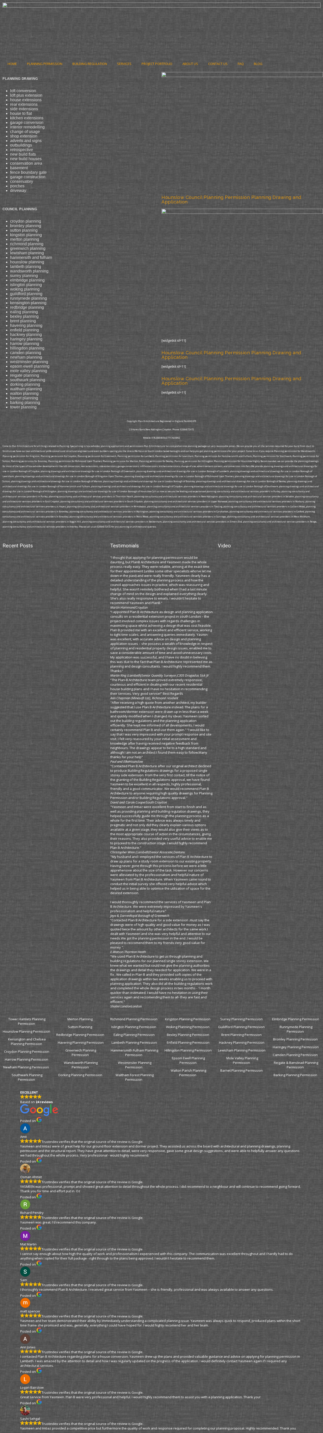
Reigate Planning (24, 375)
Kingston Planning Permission (188, 1019)
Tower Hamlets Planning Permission (26, 1021)
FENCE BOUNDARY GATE (28, 172)
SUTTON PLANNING (24, 230)
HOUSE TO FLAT (21, 113)
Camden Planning (25, 353)
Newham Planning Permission (26, 1067)
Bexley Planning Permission (188, 1034)
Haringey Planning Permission (296, 1047)
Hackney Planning (26, 334)
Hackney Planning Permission (241, 1042)
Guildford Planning (26, 294)
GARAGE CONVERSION (26, 122)
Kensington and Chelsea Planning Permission (27, 1041)
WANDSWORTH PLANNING (29, 271)
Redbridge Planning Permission (80, 1034)
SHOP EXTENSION (23, 136)
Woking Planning (25, 289)
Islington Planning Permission (134, 1027)
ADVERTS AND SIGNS (26, 140)
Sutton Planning (80, 1027)
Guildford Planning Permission (241, 1027)
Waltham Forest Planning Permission (135, 1077)
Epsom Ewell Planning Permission (188, 1060)
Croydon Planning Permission (26, 1051)
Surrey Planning (24, 275)
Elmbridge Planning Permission (295, 1019)
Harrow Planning (24, 343)
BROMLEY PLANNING (25, 226)
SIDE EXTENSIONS (24, 109)
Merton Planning (80, 1019)
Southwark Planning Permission (27, 1077)
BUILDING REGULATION (89, 63)
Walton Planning (24, 393)
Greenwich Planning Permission (80, 1052)
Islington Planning (26, 285)
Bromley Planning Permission (295, 1039)
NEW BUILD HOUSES (26, 159)
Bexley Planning (24, 316)
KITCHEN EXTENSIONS (26, 118)
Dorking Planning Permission (80, 1075)
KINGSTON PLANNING (26, 235)
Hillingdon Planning (27, 348)
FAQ (241, 63)
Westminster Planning (29, 362)
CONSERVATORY (21, 181)
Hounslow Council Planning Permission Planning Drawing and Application (231, 199)
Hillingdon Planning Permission (188, 1050)
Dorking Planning (25, 384)
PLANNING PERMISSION (44, 63)
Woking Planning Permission (188, 1027)
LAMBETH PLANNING (25, 266)
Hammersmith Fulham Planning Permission (134, 1052)
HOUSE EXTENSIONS (26, 100)
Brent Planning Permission (241, 1034)
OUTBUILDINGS (21, 145)
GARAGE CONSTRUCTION (27, 177)
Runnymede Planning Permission (296, 1029)
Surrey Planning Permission (241, 1019)
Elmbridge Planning (27, 280)
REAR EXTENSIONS (24, 104)
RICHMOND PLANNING (26, 244)
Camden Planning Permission (295, 1055)
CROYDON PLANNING (25, 221)
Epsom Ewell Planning (29, 366)
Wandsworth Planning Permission (81, 1064)
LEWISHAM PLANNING (27, 253)
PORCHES (17, 186)
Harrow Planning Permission (26, 1059)
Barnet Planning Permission (241, 1070)
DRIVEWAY (18, 190)
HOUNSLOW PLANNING (27, 262)
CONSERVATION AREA (26, 163)
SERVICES (124, 63)
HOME (12, 63)
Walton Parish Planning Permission (188, 1072)
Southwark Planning (27, 380)
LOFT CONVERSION (23, 91)
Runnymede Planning (28, 298)
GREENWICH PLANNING (27, 248)
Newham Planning (26, 357)
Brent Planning (23, 321)
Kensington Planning (28, 303)
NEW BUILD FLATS (23, 154)
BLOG (258, 63)
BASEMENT (19, 168)
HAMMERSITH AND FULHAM (31, 257)
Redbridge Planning (27, 307)
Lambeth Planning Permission (134, 1042)
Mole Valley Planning (28, 371)
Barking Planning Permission (296, 1075)
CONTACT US (218, 63)
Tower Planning (23, 407)
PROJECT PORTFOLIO (157, 63)
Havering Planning (26, 325)
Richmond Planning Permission (134, 1019)
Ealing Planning (24, 312)
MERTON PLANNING (24, 239)
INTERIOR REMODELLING (27, 127)
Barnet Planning (24, 398)
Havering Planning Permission (81, 1042)
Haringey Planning (26, 339)
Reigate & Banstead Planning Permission (296, 1064)
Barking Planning (25, 402)
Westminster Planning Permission (134, 1064)
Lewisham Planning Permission (241, 1050)
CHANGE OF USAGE (25, 131)
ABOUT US (190, 63)
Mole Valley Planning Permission (242, 1060)
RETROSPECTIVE (21, 150)
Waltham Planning (26, 389)
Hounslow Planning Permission (26, 1031)
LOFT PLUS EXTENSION (26, 95)
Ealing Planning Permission (134, 1034)
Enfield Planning (24, 330)
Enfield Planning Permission (188, 1042)
